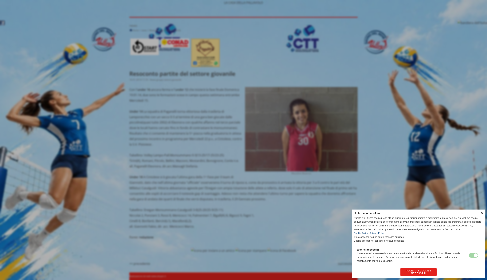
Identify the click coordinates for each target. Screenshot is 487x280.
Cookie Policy (361, 233)
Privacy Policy (377, 233)
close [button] (482, 212)
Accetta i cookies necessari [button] (418, 272)
